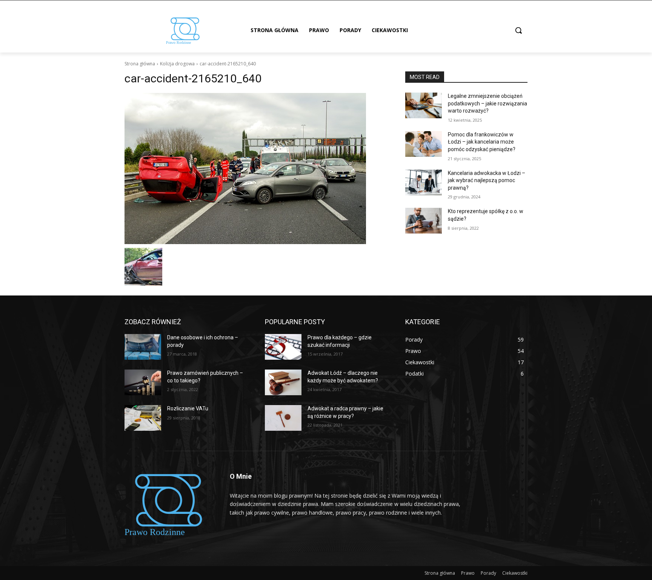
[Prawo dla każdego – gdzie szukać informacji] (283, 347)
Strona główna (140, 63)
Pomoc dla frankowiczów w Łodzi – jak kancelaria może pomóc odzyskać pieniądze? (481, 141)
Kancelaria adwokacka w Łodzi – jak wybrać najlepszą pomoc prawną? (486, 180)
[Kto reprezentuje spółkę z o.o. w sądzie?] (423, 221)
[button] (518, 30)
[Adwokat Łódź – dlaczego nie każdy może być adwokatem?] (283, 382)
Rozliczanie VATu (187, 408)
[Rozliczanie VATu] (143, 418)
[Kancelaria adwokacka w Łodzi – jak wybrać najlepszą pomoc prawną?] (423, 182)
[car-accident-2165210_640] (256, 168)
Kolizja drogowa (177, 63)
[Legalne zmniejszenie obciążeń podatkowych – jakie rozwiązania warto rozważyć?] (423, 105)
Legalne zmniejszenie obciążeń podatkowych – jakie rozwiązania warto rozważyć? (487, 103)
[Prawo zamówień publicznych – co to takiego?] (143, 382)
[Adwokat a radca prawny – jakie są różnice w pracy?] (283, 418)
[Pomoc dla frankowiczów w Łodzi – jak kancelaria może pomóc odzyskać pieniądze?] (423, 144)
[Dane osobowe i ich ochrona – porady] (143, 347)
